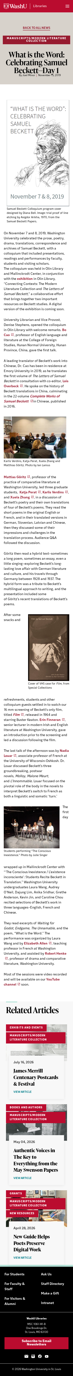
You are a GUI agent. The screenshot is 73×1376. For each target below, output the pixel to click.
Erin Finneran (50, 720)
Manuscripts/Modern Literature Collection (36, 40)
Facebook (40, 1356)
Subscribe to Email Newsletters (36, 1343)
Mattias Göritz (15, 477)
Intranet (47, 1303)
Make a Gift (50, 1293)
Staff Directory (52, 1284)
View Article (30, 1092)
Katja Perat (28, 492)
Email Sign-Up (26, 1356)
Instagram (33, 1356)
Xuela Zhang (20, 497)
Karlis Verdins (53, 492)
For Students (14, 1274)
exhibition (25, 279)
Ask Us (46, 1274)
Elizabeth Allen (36, 943)
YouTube (46, 1356)
